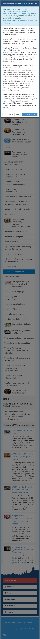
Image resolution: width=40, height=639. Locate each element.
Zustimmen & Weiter (29, 114)
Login (17, 114)
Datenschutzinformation (11, 52)
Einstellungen (8, 114)
